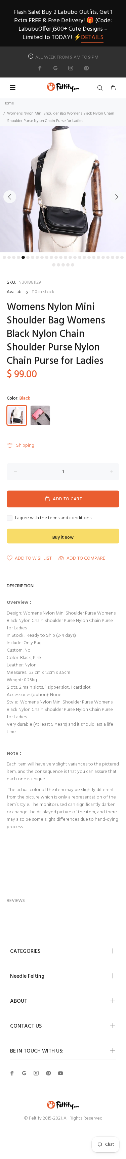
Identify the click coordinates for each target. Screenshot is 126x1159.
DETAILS (92, 37)
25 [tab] (117, 257)
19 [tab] (89, 257)
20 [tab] (93, 257)
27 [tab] (53, 265)
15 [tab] (70, 257)
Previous (9, 196)
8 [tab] (37, 257)
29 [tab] (63, 265)
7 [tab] (32, 257)
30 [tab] (68, 265)
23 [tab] (108, 257)
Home (8, 103)
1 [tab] (4, 257)
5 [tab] (23, 257)
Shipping (25, 445)
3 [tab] (13, 257)
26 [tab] (122, 257)
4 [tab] (18, 257)
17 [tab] (79, 257)
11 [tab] (51, 257)
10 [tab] (46, 257)
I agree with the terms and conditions (53, 518)
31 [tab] (72, 265)
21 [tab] (98, 257)
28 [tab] (58, 265)
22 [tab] (103, 257)
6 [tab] (28, 257)
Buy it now (63, 537)
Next (116, 196)
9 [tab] (42, 257)
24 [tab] (112, 257)
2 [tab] (9, 257)
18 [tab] (84, 257)
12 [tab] (56, 257)
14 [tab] (65, 257)
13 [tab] (60, 257)
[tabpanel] (63, 189)
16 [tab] (75, 257)
